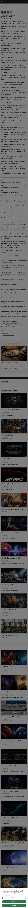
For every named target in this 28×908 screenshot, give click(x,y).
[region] (14, 898)
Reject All (14, 901)
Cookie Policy (7, 895)
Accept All (14, 905)
